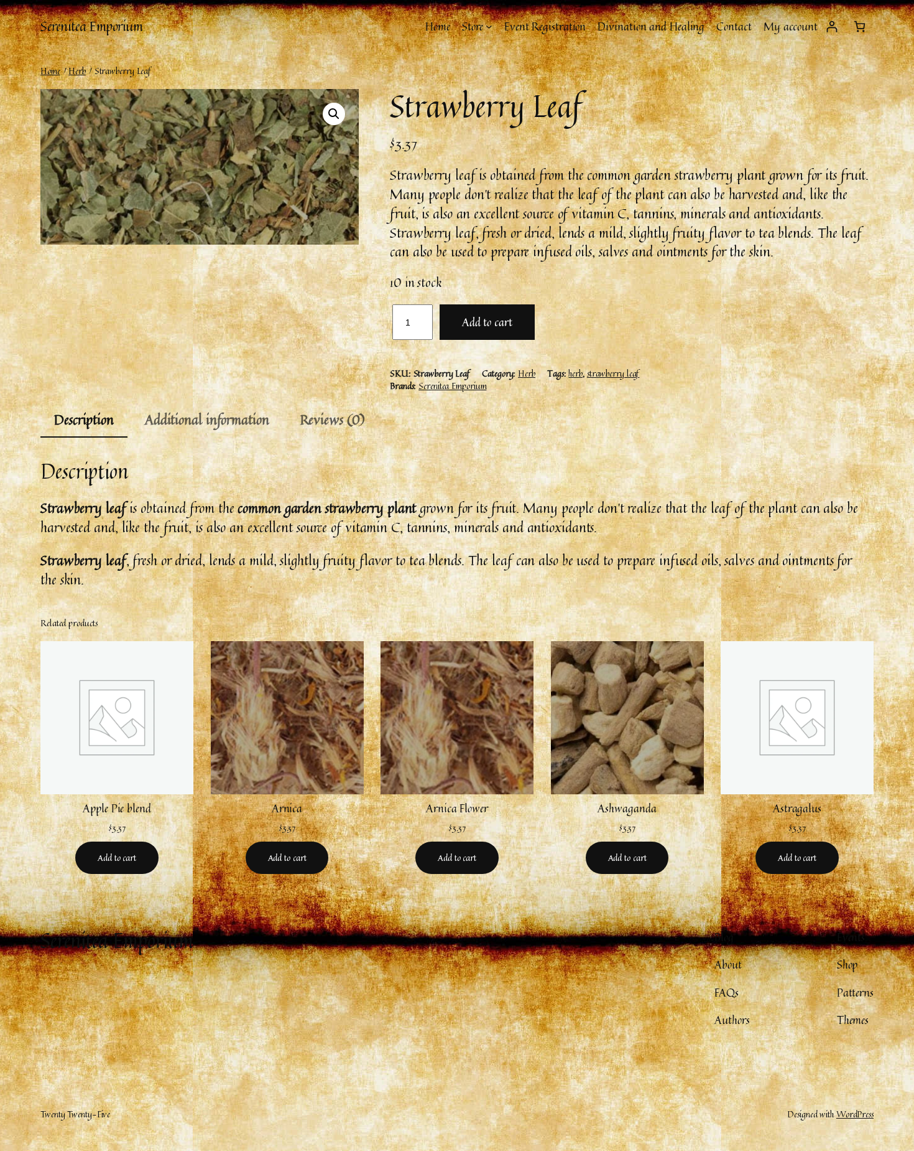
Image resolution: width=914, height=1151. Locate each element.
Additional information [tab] (207, 419)
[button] (334, 114)
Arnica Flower (457, 808)
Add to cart (487, 322)
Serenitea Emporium (91, 26)
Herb (77, 70)
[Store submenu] (489, 26)
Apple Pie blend (117, 808)
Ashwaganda (627, 808)
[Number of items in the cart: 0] (860, 26)
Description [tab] (84, 419)
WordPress (855, 1113)
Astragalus (797, 808)
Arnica (287, 808)
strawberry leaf (613, 373)
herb (575, 373)
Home (50, 70)
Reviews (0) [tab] (332, 419)
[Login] (832, 26)
